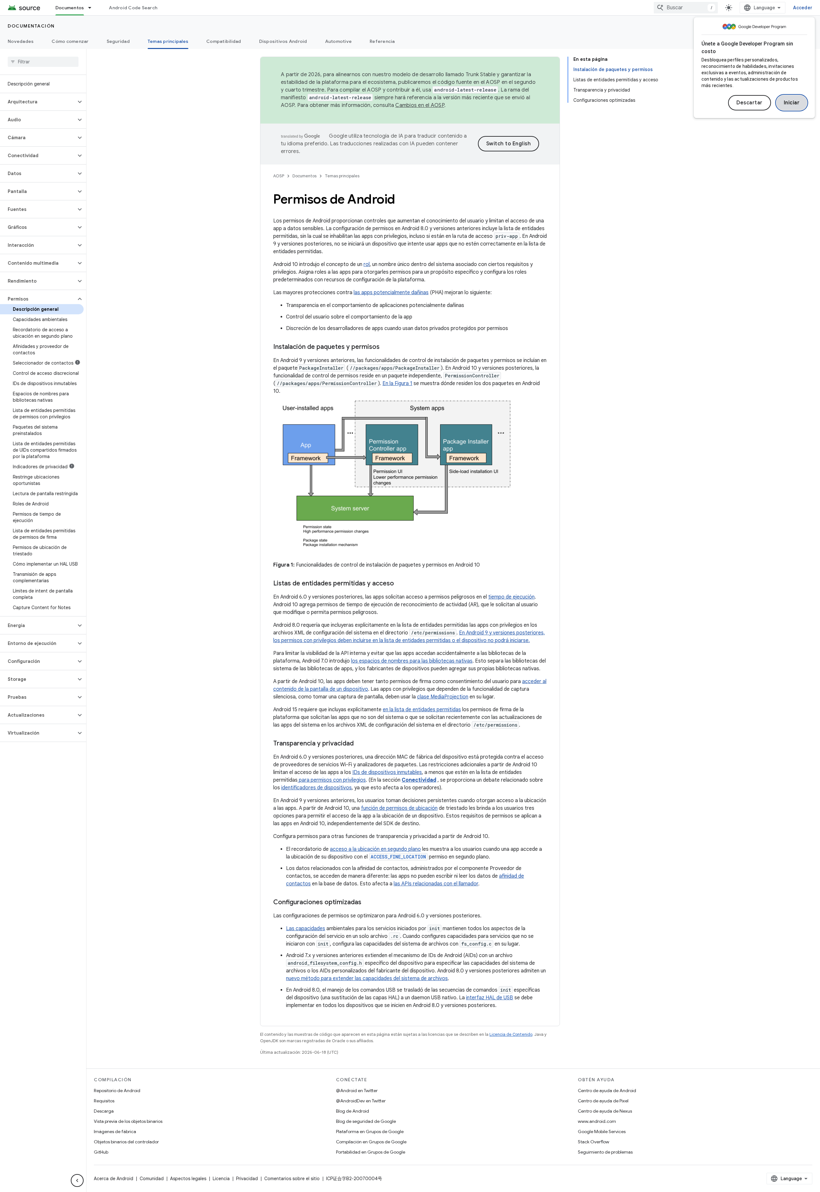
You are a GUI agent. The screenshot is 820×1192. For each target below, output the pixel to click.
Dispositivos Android (283, 41)
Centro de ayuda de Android (607, 1090)
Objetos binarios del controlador (126, 1142)
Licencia (221, 1178)
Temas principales (168, 41)
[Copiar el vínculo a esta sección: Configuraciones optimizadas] (367, 902)
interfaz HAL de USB (489, 998)
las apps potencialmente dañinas (391, 292)
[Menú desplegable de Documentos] (92, 7)
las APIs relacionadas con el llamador (436, 884)
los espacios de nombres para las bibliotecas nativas (411, 661)
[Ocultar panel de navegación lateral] (77, 1180)
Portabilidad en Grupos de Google (370, 1152)
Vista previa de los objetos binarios (128, 1121)
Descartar (749, 103)
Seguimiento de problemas (605, 1152)
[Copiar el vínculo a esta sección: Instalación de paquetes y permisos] (386, 347)
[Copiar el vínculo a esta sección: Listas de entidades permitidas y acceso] (400, 584)
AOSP (278, 176)
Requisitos (104, 1101)
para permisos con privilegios (332, 780)
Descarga (104, 1111)
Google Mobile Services (602, 1131)
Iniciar (792, 103)
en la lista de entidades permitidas (422, 709)
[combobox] (686, 7)
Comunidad (152, 1178)
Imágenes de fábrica (115, 1131)
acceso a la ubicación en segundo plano (375, 849)
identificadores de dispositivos (316, 788)
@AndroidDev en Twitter (361, 1101)
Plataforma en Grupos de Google (370, 1131)
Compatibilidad (223, 41)
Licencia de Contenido (510, 1034)
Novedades (21, 41)
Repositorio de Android (117, 1090)
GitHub (101, 1152)
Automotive (338, 41)
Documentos (69, 8)
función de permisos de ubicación (399, 808)
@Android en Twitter (357, 1090)
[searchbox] (43, 62)
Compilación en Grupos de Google (371, 1142)
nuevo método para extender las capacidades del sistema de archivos (367, 978)
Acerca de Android (113, 1178)
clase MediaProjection (442, 697)
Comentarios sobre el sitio (292, 1178)
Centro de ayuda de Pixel (603, 1101)
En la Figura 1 (397, 383)
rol (367, 264)
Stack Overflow (593, 1142)
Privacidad (247, 1178)
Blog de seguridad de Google (366, 1121)
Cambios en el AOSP (419, 105)
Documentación (31, 26)
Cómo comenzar (70, 41)
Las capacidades (305, 928)
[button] (38, 102)
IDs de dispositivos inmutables (387, 772)
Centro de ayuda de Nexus (605, 1111)
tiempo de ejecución (511, 597)
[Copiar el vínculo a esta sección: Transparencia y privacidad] (360, 744)
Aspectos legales (188, 1178)
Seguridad (118, 41)
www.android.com (597, 1121)
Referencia (382, 41)
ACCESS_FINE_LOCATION (398, 857)
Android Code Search (133, 8)
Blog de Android (352, 1111)
